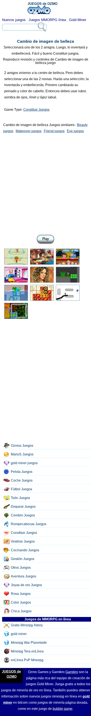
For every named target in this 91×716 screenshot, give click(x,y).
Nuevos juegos (14, 20)
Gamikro (71, 672)
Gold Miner (77, 20)
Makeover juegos (28, 131)
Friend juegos (54, 131)
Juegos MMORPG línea (47, 20)
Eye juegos (75, 131)
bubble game (62, 708)
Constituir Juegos (36, 109)
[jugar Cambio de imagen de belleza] (45, 239)
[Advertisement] (45, 183)
